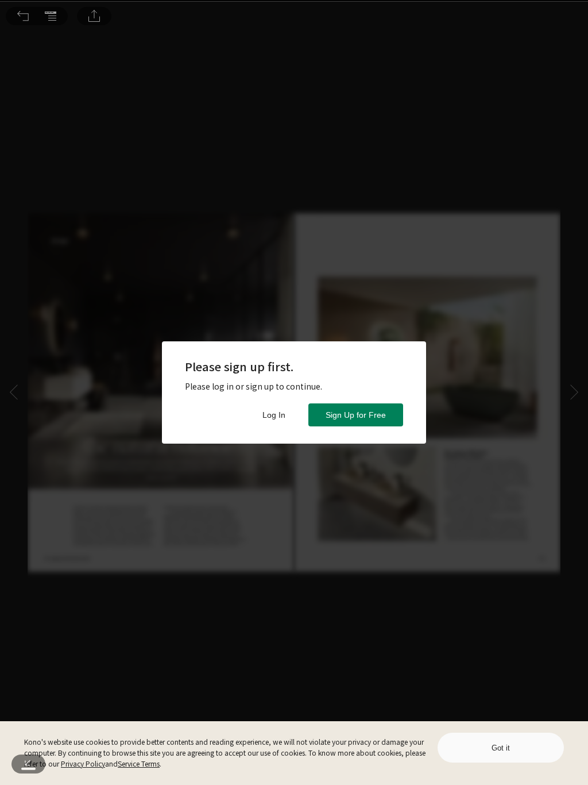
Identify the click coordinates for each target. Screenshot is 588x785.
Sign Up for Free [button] (356, 415)
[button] (23, 16)
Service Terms (139, 763)
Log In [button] (273, 415)
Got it (501, 748)
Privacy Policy (83, 763)
